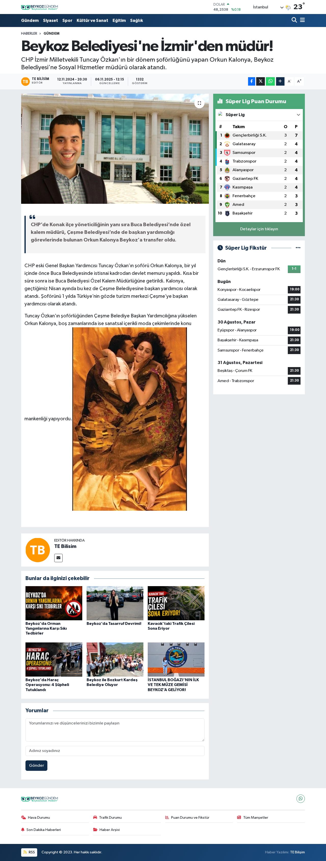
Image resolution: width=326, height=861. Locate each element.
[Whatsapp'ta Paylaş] (270, 81)
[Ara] (295, 20)
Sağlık (136, 20)
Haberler (29, 33)
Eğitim (119, 20)
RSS (31, 852)
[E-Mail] (58, 558)
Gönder (36, 765)
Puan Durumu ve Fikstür (190, 817)
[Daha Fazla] (280, 81)
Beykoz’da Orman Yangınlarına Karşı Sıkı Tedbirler (46, 628)
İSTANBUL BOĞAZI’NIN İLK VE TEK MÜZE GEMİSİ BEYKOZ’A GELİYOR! (173, 685)
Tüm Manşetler (255, 817)
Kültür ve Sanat (92, 20)
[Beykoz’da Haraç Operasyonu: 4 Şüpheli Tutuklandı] (53, 659)
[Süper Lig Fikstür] (298, 248)
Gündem (30, 20)
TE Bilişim (297, 852)
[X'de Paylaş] (260, 81)
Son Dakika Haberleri (43, 830)
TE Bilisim (65, 546)
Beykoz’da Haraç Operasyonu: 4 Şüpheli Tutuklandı (47, 685)
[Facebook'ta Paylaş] (251, 81)
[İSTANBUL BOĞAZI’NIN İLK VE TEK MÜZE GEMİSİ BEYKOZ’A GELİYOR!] (176, 659)
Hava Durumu (39, 817)
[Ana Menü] (301, 20)
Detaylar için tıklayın (259, 229)
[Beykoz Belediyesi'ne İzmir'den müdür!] (115, 149)
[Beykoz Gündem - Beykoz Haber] (40, 7)
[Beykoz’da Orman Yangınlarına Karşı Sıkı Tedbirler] (53, 603)
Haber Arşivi (110, 830)
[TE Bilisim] (37, 550)
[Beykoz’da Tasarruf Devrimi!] (115, 603)
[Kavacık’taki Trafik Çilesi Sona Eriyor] (176, 603)
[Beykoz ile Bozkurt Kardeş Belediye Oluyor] (115, 659)
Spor (67, 20)
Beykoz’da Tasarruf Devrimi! (114, 624)
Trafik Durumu (110, 817)
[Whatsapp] (300, 799)
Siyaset (50, 20)
